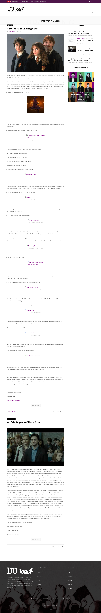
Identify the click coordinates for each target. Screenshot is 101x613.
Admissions (80, 46)
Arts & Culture (11, 418)
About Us (78, 6)
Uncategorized (81, 38)
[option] (81, 87)
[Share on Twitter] (58, 411)
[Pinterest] (60, 411)
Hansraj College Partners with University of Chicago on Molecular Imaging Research (79, 59)
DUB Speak (10, 25)
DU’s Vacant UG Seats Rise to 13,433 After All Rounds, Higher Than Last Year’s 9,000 (85, 50)
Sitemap (39, 584)
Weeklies (70, 584)
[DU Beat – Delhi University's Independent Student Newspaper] (16, 9)
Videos (72, 6)
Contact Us (87, 6)
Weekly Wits (54, 6)
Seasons (64, 6)
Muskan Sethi (12, 31)
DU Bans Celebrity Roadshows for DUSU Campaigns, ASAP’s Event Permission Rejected (29, 1)
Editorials (46, 6)
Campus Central (72, 29)
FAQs (38, 580)
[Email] (62, 411)
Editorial (70, 580)
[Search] (93, 12)
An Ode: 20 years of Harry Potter (24, 422)
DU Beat (10, 425)
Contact (39, 576)
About (39, 572)
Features (37, 6)
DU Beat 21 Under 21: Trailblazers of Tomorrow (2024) (80, 95)
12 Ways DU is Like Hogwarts (22, 28)
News (31, 6)
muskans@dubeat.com (13, 400)
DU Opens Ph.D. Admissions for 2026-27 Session (85, 41)
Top (51, 609)
